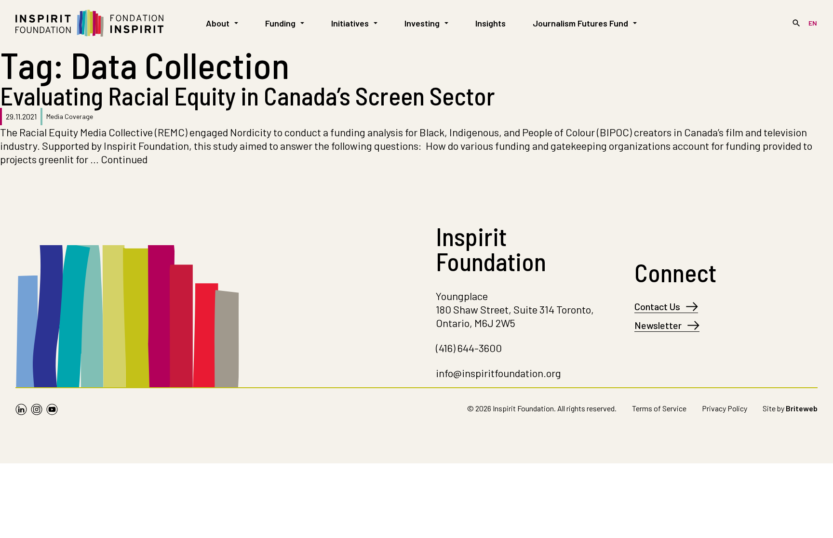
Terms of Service (659, 408)
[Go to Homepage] (89, 23)
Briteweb (802, 408)
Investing (422, 23)
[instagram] (36, 410)
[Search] (796, 23)
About (217, 23)
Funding (280, 23)
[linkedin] (21, 410)
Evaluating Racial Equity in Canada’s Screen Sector (247, 95)
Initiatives (350, 23)
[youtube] (52, 410)
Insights (490, 23)
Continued (124, 159)
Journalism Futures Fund (580, 23)
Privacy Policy (724, 408)
